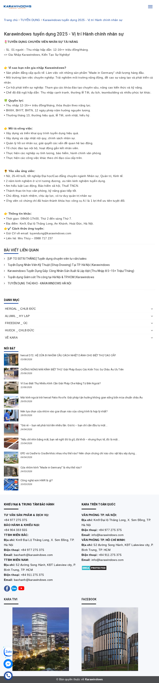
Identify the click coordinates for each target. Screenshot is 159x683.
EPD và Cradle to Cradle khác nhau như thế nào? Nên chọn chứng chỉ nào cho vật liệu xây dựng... (78, 453)
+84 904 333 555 (15, 530)
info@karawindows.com (108, 535)
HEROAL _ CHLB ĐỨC (20, 308)
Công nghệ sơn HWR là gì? (36, 480)
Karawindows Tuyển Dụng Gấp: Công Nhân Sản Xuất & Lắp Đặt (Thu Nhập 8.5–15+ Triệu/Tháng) (70, 271)
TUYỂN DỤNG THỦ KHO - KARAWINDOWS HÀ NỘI (39, 283)
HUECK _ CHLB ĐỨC (19, 330)
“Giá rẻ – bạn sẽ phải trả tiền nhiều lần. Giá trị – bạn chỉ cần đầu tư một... (63, 425)
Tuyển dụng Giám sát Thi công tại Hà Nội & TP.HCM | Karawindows (50, 277)
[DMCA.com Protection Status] (94, 567)
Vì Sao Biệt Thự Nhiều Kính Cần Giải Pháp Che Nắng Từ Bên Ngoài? (60, 383)
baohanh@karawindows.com (33, 554)
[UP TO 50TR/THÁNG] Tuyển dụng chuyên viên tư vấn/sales (47, 258)
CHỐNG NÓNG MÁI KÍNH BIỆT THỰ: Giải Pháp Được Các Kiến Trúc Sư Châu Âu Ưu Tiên (72, 369)
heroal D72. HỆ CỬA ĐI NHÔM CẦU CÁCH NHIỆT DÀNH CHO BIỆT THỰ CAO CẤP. (68, 355)
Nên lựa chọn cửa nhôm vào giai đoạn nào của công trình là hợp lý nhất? (64, 411)
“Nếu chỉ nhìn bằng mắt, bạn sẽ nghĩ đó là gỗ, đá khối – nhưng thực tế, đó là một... (70, 439)
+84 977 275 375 (15, 520)
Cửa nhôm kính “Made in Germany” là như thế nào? (51, 467)
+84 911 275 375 (32, 574)
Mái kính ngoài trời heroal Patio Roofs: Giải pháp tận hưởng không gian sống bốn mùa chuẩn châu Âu (81, 397)
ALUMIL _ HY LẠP (17, 316)
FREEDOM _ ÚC (16, 323)
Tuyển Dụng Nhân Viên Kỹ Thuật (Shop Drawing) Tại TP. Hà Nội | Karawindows (58, 265)
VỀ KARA (11, 337)
